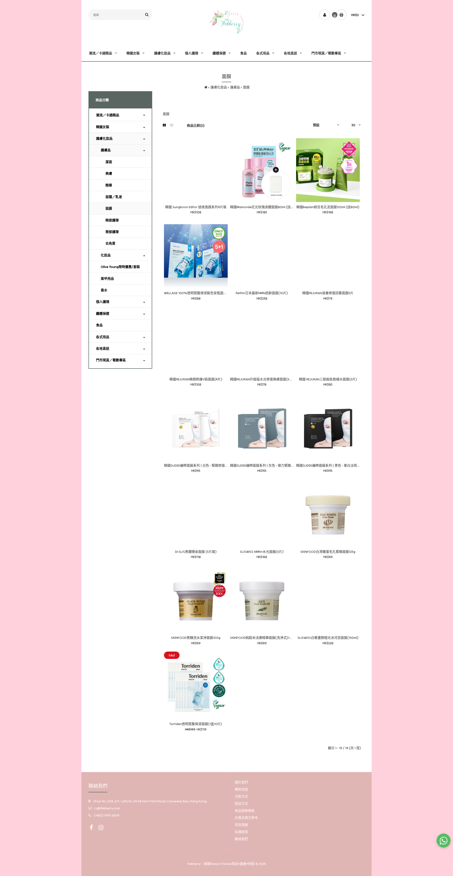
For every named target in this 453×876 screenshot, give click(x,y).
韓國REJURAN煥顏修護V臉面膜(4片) (195, 379)
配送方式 (241, 803)
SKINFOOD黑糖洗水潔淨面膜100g (195, 638)
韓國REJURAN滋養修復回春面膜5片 (327, 293)
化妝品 (106, 255)
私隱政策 (241, 832)
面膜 (246, 87)
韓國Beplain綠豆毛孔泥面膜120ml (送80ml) (327, 207)
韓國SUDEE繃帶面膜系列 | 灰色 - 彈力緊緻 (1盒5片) (267, 465)
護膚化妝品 (218, 87)
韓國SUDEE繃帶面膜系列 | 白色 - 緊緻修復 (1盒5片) (201, 465)
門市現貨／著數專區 (111, 360)
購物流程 (241, 789)
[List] (171, 125)
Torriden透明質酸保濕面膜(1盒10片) (195, 724)
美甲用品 (107, 278)
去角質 (110, 243)
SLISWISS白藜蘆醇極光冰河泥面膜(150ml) (328, 638)
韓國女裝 (102, 127)
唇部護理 (112, 232)
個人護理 (102, 302)
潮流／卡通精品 (107, 115)
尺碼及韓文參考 (246, 818)
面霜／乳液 (113, 197)
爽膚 (108, 173)
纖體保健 (102, 313)
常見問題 (241, 825)
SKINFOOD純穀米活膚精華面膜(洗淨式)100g (262, 638)
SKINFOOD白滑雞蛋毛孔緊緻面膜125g (327, 552)
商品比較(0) (196, 125)
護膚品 (235, 87)
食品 (99, 325)
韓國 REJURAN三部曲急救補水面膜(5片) (328, 379)
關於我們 (241, 782)
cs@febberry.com (107, 808)
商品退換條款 (245, 810)
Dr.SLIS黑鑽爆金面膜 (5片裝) (196, 552)
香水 (104, 290)
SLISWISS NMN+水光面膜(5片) (262, 552)
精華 (108, 185)
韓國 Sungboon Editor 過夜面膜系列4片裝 (195, 207)
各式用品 (102, 337)
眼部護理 (112, 220)
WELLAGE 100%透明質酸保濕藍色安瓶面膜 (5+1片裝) (202, 293)
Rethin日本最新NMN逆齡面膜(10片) (262, 293)
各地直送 (102, 348)
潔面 (108, 162)
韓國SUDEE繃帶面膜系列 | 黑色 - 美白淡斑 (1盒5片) (333, 465)
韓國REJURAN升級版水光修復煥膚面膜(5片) (262, 379)
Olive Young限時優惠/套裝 (120, 267)
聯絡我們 (241, 839)
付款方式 (241, 796)
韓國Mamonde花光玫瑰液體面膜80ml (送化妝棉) (266, 207)
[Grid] (164, 125)
